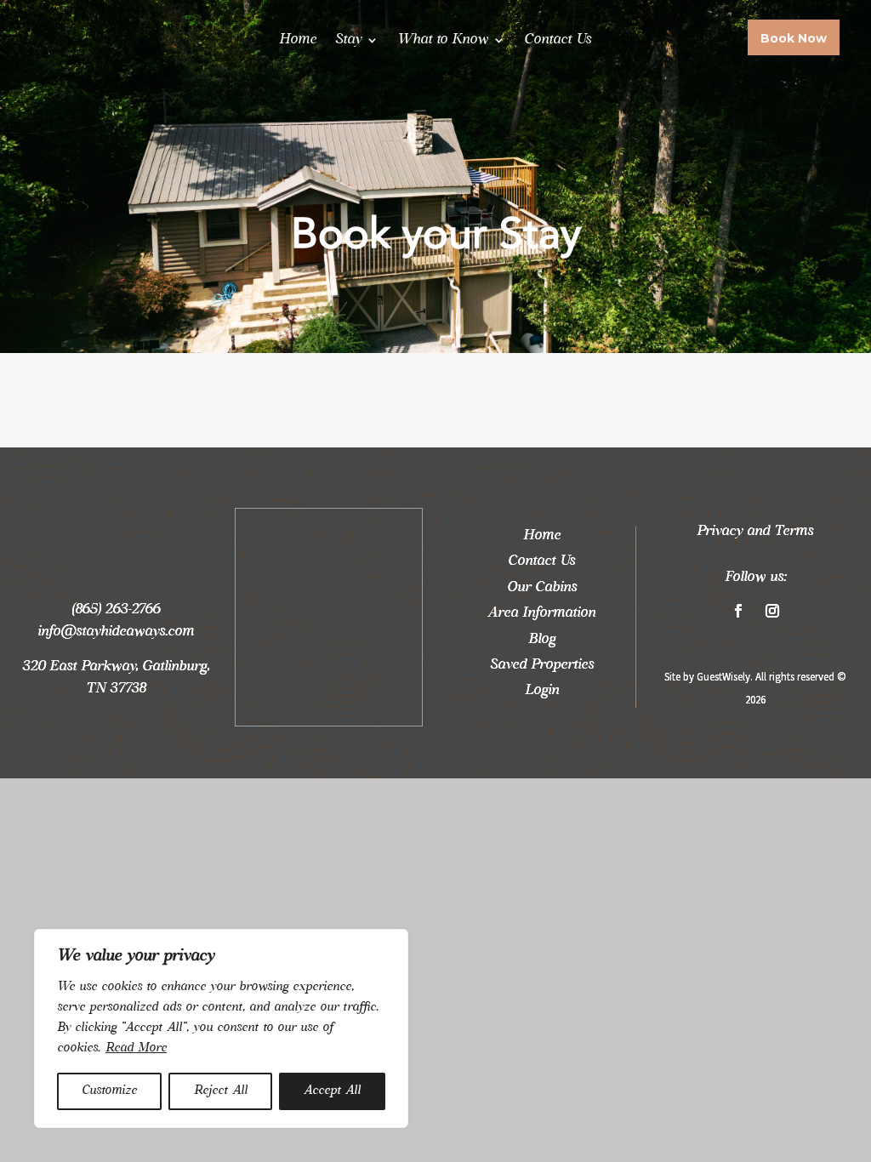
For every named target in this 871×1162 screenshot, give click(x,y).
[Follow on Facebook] (738, 610)
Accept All (332, 1091)
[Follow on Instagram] (772, 610)
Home (297, 40)
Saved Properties (542, 665)
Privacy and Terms (755, 531)
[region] (221, 1028)
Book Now (793, 39)
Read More (136, 1048)
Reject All (221, 1091)
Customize (109, 1091)
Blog (541, 640)
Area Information (541, 613)
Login (542, 691)
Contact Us (557, 40)
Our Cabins (542, 588)
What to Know (442, 40)
